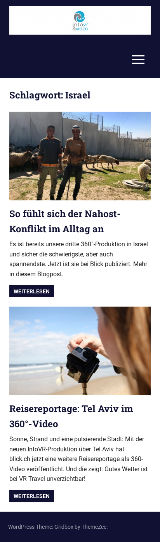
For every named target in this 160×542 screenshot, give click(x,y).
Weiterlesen (32, 291)
